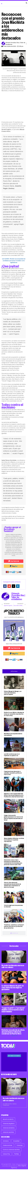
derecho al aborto (8, 1119)
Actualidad (16, 1141)
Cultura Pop (6, 1154)
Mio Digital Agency (18, 1166)
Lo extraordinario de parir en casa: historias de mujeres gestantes (13, 988)
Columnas (20, 1145)
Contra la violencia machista (11, 1149)
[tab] (14, 671)
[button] (5, 586)
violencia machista (8, 1132)
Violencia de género (9, 1123)
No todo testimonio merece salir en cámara (13, 966)
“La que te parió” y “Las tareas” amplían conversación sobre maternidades (13, 1010)
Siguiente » (14, 1035)
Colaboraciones (7, 1145)
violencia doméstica (9, 1128)
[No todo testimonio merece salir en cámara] (14, 1087)
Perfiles (16, 1154)
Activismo (6, 1141)
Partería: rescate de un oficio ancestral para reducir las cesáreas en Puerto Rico (13, 1032)
